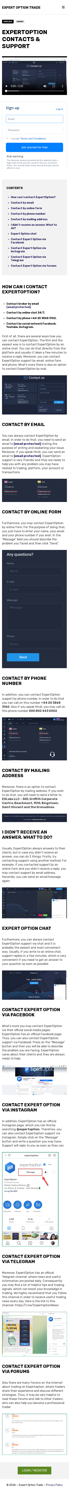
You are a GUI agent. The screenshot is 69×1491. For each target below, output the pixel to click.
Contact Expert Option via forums (33, 265)
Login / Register (34, 1470)
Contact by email (22, 202)
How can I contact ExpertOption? (33, 197)
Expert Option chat (24, 233)
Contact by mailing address (29, 219)
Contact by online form (26, 208)
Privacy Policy (54, 1485)
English (7, 21)
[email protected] (18, 307)
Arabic (20, 21)
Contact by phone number (28, 213)
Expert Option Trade (21, 8)
